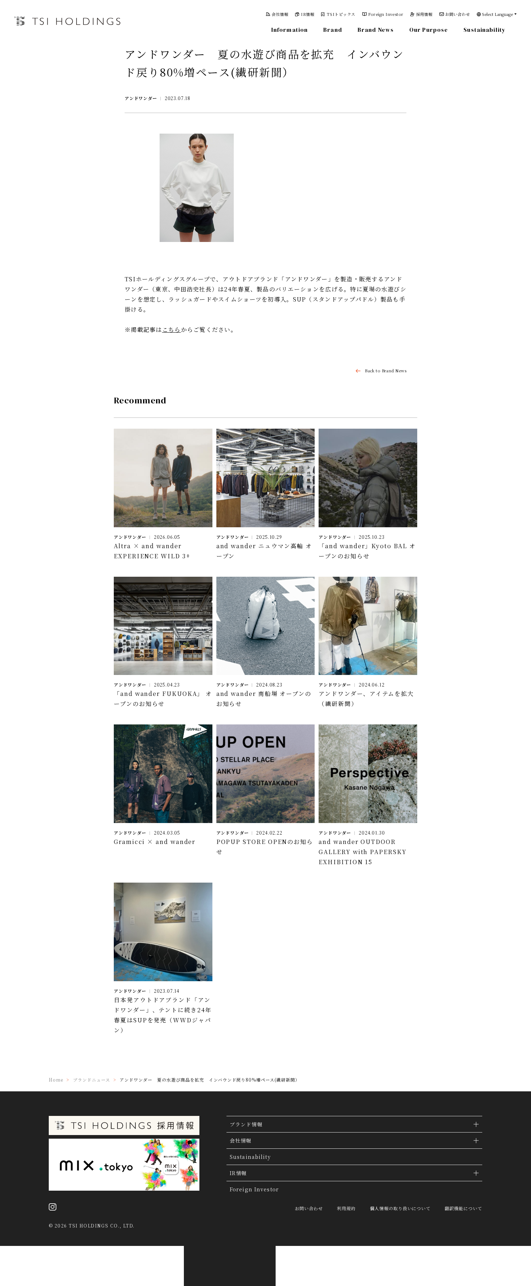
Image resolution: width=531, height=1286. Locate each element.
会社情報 (280, 14)
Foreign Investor (385, 14)
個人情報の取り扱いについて (400, 1208)
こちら (171, 329)
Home (56, 1080)
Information (289, 30)
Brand (332, 30)
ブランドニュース (91, 1080)
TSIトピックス (341, 14)
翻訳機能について (463, 1208)
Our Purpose (428, 30)
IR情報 (307, 14)
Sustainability (484, 30)
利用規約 (346, 1208)
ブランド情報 (246, 1124)
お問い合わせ (457, 14)
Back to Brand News (385, 371)
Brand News (376, 30)
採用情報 (424, 14)
